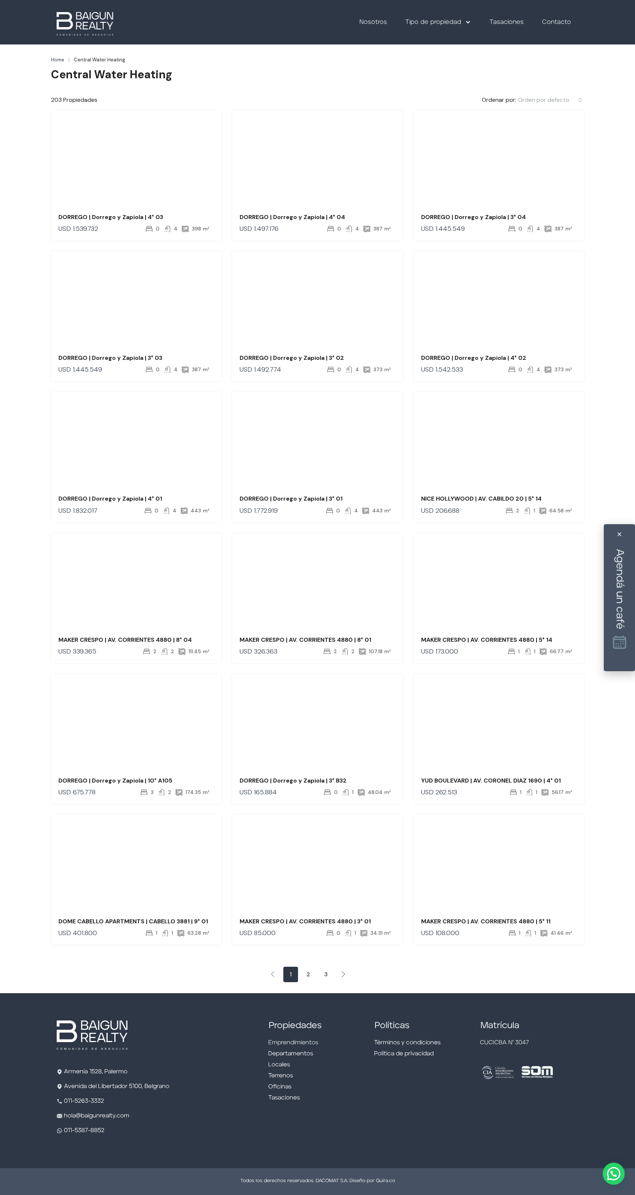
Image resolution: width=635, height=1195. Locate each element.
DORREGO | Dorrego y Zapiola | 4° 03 (110, 217)
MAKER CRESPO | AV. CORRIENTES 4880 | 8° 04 (125, 640)
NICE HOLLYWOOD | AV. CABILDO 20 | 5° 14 (481, 498)
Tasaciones (506, 22)
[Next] (343, 974)
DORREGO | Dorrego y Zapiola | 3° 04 (473, 217)
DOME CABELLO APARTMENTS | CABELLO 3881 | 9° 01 (133, 921)
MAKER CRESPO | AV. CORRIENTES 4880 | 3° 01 (305, 921)
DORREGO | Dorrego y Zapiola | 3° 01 (291, 498)
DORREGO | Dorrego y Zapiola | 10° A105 (115, 780)
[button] (614, 1174)
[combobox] (550, 100)
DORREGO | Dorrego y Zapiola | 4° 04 (292, 217)
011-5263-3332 (84, 1101)
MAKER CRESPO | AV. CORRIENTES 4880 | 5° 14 (486, 640)
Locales (279, 1065)
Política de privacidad (404, 1054)
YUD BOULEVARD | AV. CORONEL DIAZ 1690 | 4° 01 (491, 780)
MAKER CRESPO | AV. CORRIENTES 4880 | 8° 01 (305, 640)
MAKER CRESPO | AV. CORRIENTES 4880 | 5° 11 (485, 921)
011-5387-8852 (83, 1131)
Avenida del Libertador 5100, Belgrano (116, 1087)
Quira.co (385, 1180)
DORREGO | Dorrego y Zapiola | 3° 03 (110, 358)
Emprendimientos (293, 1043)
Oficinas (279, 1087)
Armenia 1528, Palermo (96, 1072)
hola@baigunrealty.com (96, 1116)
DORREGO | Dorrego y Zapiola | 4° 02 (473, 358)
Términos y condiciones (407, 1043)
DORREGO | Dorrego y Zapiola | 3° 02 (292, 358)
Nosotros (373, 22)
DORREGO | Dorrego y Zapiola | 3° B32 (293, 780)
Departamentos (290, 1054)
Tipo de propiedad (433, 22)
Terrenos (280, 1076)
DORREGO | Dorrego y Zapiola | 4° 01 (110, 498)
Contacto (556, 22)
